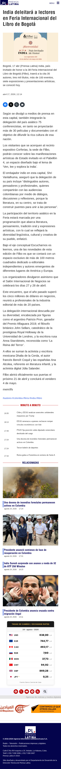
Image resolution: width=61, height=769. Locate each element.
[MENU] (58, 2)
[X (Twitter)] (11, 104)
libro (40, 398)
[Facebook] (5, 104)
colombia (18, 398)
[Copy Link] (16, 104)
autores (8, 398)
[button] (45, 691)
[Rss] (37, 691)
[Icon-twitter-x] (21, 691)
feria (27, 398)
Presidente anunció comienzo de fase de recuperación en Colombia (25, 551)
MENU (51, 3)
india (33, 398)
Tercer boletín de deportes (27, 448)
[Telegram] (32, 691)
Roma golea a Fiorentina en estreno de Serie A (36, 455)
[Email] (22, 104)
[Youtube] (27, 691)
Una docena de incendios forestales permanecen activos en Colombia (29, 504)
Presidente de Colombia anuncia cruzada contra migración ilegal (29, 612)
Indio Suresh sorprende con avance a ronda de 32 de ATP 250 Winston (30, 565)
